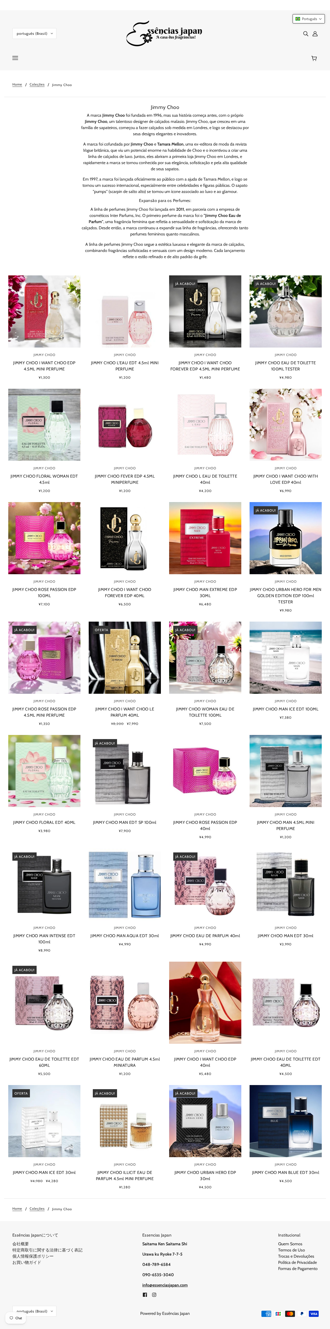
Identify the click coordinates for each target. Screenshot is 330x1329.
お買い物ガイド (26, 1262)
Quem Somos (290, 1243)
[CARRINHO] (315, 58)
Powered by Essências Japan (165, 1313)
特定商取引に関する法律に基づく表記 (47, 1250)
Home (17, 84)
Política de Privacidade (297, 1262)
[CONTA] (315, 33)
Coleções (37, 84)
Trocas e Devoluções (296, 1256)
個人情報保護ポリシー (33, 1256)
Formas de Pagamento (298, 1268)
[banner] (165, 33)
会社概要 (20, 1243)
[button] (309, 18)
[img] (305, 33)
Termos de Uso (291, 1250)
